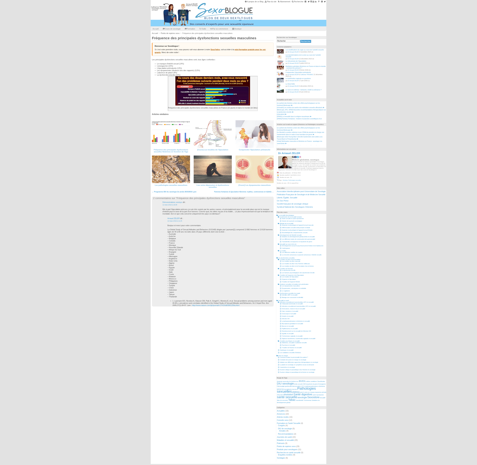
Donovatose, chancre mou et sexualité (293, 308)
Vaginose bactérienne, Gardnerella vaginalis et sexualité (298, 338)
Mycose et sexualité (288, 326)
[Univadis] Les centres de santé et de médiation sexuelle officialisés (299, 107)
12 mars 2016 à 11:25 (174, 221)
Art (290, 381)
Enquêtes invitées (285, 455)
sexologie (302, 397)
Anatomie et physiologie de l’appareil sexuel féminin (297, 230)
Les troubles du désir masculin (291, 261)
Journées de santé (284, 437)
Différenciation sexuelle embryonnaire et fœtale (296, 227)
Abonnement (285, 1)
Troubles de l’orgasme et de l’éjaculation (292, 275)
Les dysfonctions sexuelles (286, 258)
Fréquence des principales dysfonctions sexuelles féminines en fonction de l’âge (171, 151)
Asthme (293, 381)
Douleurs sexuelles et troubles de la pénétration (294, 284)
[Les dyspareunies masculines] (255, 169)
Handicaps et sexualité (287, 350)
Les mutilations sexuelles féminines (290, 352)
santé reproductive (318, 395)
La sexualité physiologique (286, 215)
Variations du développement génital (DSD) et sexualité (298, 236)
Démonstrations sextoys (172, 202)
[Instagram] (311, 1)
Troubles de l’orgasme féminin (291, 282)
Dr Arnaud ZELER (293, 52)
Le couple (283, 250)
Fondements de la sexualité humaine (291, 217)
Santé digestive (303, 394)
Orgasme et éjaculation (289, 279)
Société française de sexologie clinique (292, 204)
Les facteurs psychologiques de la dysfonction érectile (298, 272)
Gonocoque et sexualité (289, 313)
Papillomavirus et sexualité (290, 328)
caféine (308, 381)
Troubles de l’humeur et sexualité (292, 347)
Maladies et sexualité (285, 440)
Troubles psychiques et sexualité (290, 341)
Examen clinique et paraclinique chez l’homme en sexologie (297, 369)
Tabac (292, 399)
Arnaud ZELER (173, 218)
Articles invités (283, 417)
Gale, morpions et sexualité (290, 311)
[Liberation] (280, 114)
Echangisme (322, 384)
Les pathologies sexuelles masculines (171, 185)
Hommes (285, 180)
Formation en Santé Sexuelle (288, 423)
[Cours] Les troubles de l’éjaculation (212, 150)
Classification (321, 381)
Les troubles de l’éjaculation (290, 277)
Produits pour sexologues (287, 449)
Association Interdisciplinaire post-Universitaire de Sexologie (301, 191)
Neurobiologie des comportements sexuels (295, 232)
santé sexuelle (287, 397)
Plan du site (271, 1)
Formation (191, 29)
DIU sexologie (285, 383)
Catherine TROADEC (306, 74)
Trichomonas (308, 400)
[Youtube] (313, 1)
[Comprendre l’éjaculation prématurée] (255, 134)
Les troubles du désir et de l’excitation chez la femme (298, 266)
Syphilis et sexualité (288, 333)
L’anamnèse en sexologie (287, 367)
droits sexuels (298, 384)
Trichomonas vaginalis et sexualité (292, 336)
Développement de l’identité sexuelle (291, 235)
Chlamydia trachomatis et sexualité (292, 303)
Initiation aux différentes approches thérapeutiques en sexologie (299, 362)
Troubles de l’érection (286, 268)
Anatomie (279, 381)
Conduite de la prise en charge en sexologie (293, 360)
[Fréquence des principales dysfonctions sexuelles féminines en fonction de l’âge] (171, 134)
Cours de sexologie (172, 29)
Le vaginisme (286, 291)
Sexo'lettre (215, 49)
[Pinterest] (319, 1)
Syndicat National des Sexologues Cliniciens (295, 207)
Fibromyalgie (281, 386)
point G (302, 392)
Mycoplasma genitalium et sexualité (292, 323)
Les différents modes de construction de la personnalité (298, 239)
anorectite (286, 381)
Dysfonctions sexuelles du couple (290, 293)
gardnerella (288, 386)
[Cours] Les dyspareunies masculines (254, 185)
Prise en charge (283, 355)
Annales (282, 431)
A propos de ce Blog (255, 1)
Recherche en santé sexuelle (288, 452)
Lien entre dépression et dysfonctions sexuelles (213, 186)
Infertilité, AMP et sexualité (290, 295)
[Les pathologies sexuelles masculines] (171, 169)
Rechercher (298, 1)
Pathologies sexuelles (294, 180)
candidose (314, 381)
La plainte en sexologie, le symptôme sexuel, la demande (297, 364)
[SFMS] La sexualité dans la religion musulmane (293, 116)
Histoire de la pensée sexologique (292, 221)
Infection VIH (286, 318)
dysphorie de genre (312, 384)
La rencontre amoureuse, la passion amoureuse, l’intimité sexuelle (301, 255)
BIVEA (302, 381)
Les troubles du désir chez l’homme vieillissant (296, 263)
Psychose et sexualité (288, 345)
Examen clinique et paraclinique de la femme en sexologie (297, 372)
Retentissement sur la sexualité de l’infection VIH (296, 331)
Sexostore (313, 397)
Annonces (281, 414)
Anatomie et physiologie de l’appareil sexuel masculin (298, 225)
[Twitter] (308, 1)
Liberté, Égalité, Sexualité (287, 198)
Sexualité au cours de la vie (288, 244)
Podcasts (281, 443)
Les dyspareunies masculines (291, 286)
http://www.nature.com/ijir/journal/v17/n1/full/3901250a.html (215, 305)
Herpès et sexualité (288, 316)
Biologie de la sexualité (286, 223)
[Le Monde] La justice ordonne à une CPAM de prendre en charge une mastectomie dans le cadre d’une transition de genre (300, 133)
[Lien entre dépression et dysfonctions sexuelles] (213, 169)
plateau (296, 392)
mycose (294, 389)
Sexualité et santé (283, 300)
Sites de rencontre (282, 400)
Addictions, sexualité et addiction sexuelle (294, 342)
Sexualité (322, 397)
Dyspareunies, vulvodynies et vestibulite (294, 288)
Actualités (281, 411)
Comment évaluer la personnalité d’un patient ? (294, 357)
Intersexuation (296, 386)
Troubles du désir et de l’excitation (290, 259)
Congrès (281, 425)
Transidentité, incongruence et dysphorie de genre (297, 241)
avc (297, 381)
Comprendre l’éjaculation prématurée (254, 150)
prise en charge (309, 392)
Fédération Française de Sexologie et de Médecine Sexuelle (301, 194)
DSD (304, 384)
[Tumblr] (322, 1)
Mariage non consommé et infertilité (292, 297)
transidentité (299, 400)
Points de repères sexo (286, 446)
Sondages (281, 458)
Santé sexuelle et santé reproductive (293, 218)
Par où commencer (220, 29)
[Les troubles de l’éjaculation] (213, 134)
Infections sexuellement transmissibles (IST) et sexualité (297, 302)
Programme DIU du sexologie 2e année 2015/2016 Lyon (174, 192)
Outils (203, 29)
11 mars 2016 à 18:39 (169, 205)
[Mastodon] (324, 1)
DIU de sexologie (285, 428)
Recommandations (285, 434)
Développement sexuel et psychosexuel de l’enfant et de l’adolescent (302, 245)
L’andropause (286, 248)
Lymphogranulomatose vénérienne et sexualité (296, 321)
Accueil (156, 29)
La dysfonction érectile (288, 270)
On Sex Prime (282, 201)
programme (318, 392)
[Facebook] (305, 1)
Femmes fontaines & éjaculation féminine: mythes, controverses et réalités (244, 192)
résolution (288, 394)
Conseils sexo (282, 420)
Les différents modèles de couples (292, 252)
